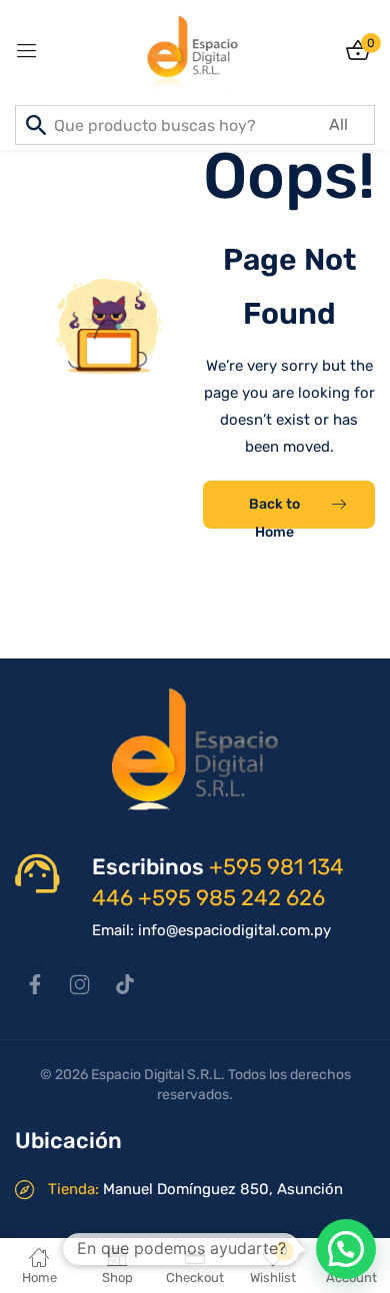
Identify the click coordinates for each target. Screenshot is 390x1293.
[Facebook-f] (35, 984)
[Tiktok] (125, 984)
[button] (346, 1249)
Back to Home (274, 512)
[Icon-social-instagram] (80, 984)
